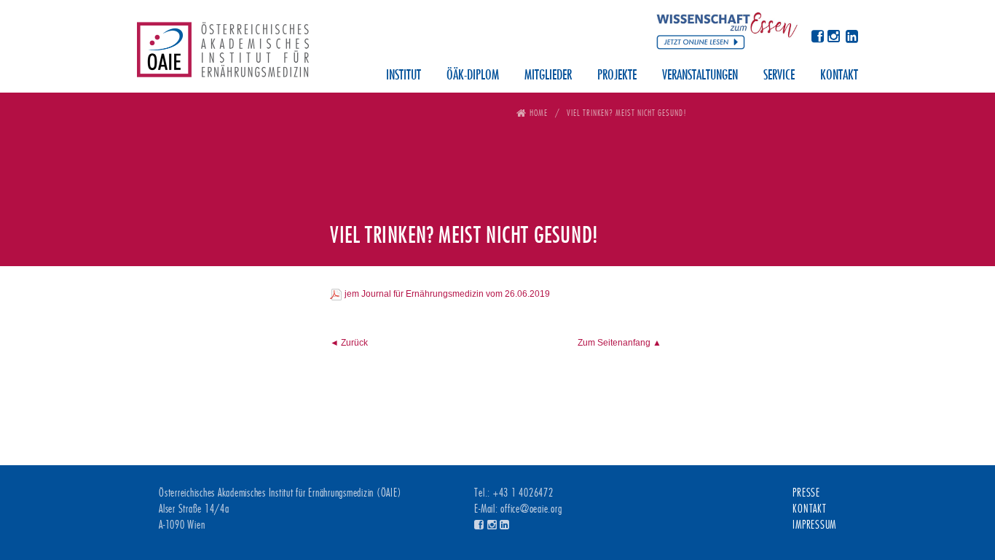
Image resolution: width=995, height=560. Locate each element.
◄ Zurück (349, 343)
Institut (403, 75)
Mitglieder (548, 75)
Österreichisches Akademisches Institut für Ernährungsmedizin (223, 55)
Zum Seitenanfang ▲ (619, 343)
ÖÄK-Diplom (473, 75)
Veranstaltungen (700, 75)
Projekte (617, 75)
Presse (806, 492)
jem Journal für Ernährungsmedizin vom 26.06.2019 (447, 294)
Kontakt (839, 75)
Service (779, 75)
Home (539, 112)
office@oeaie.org (531, 509)
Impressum (814, 525)
